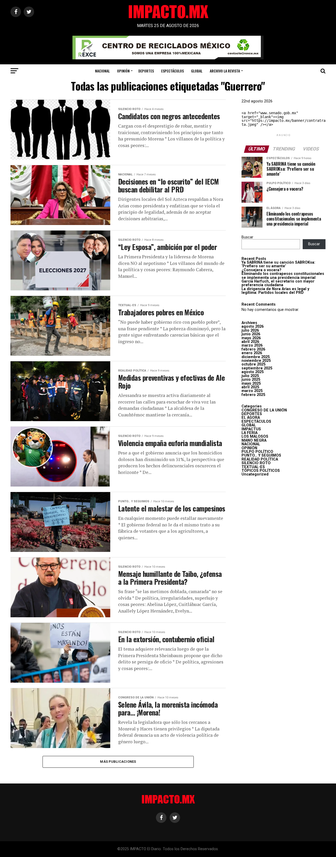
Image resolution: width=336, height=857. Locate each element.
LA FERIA (250, 433)
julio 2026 (250, 330)
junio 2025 (251, 379)
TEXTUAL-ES (253, 467)
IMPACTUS (251, 429)
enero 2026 (252, 353)
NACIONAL (102, 71)
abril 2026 (250, 341)
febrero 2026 (253, 349)
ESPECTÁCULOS (172, 71)
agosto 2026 (253, 326)
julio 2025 (250, 376)
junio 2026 (251, 334)
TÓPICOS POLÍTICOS (261, 470)
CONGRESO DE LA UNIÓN (264, 410)
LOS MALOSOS (255, 436)
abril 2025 (250, 387)
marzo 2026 (252, 345)
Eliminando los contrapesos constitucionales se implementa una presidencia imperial (283, 275)
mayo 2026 (251, 338)
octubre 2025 (253, 364)
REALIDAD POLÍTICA (260, 459)
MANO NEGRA (254, 440)
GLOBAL (196, 71)
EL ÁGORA (251, 417)
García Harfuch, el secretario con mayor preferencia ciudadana (278, 283)
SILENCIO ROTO (256, 463)
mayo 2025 (251, 383)
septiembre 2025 (257, 368)
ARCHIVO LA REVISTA (225, 71)
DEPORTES (146, 71)
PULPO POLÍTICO (257, 452)
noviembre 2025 (256, 360)
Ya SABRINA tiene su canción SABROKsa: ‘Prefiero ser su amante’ (278, 264)
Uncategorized (255, 474)
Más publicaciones (118, 762)
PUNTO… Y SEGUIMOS (261, 455)
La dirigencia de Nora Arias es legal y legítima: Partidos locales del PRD (275, 291)
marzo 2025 (252, 391)
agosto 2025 (253, 372)
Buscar (247, 237)
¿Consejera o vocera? (261, 270)
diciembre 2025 (256, 357)
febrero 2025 (253, 395)
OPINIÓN (123, 71)
